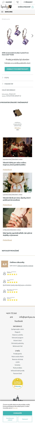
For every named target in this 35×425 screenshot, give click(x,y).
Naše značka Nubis (18, 356)
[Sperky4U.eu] (6, 6)
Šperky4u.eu (6, 19)
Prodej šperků (17, 354)
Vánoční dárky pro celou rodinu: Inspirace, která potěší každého (14, 164)
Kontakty (17, 365)
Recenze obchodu (17, 359)
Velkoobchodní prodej (17, 370)
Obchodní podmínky (17, 343)
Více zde (15, 408)
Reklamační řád (17, 346)
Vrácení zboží (17, 340)
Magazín (17, 332)
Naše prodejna (17, 368)
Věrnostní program (17, 337)
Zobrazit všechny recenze (25, 266)
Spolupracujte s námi (17, 329)
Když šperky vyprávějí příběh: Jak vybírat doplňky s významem (17, 234)
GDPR (17, 362)
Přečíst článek (7, 170)
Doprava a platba (17, 335)
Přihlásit (28, 2)
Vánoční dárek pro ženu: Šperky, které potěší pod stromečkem (17, 199)
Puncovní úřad (17, 373)
